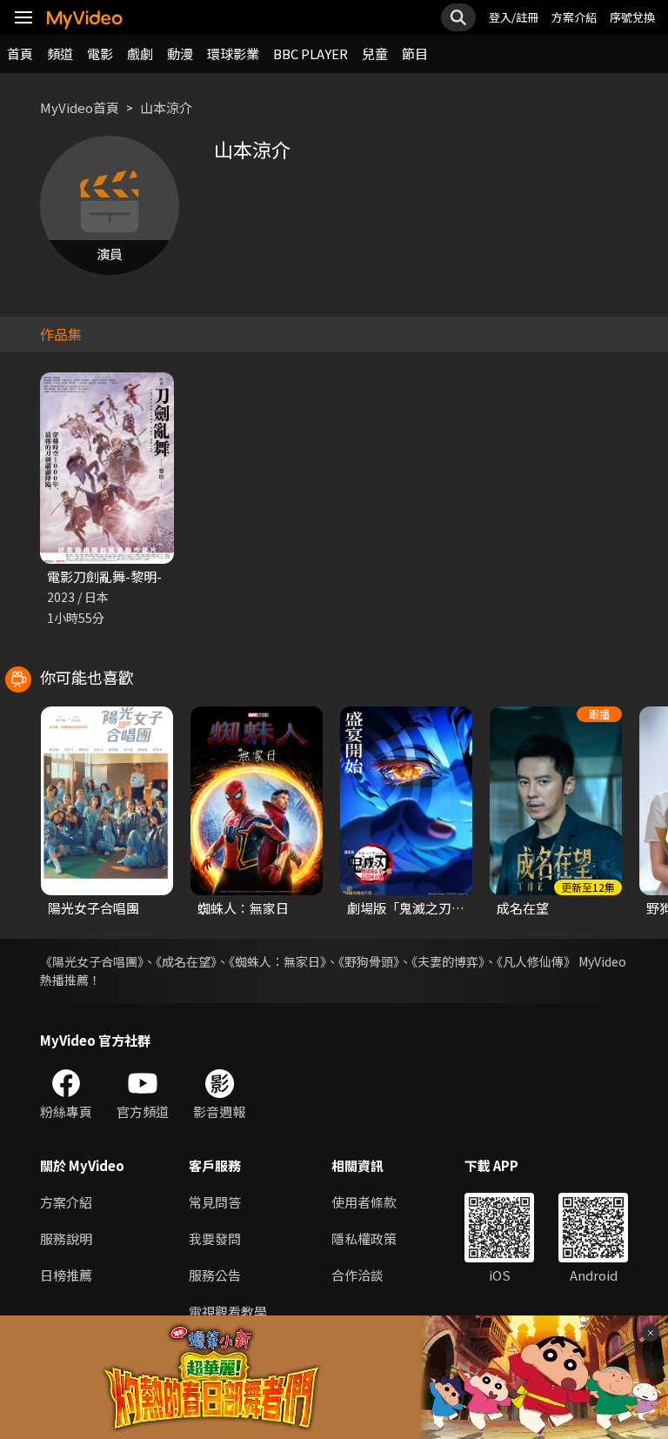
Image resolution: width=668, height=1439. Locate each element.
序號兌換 (632, 17)
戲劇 (140, 53)
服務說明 (66, 1238)
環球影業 (233, 53)
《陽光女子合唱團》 (92, 961)
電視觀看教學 (228, 1311)
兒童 (375, 53)
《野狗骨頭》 (368, 961)
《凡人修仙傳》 (536, 961)
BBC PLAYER (310, 53)
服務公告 (215, 1275)
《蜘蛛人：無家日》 (277, 961)
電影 (100, 53)
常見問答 (215, 1202)
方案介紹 (574, 17)
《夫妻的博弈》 (447, 961)
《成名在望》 (186, 961)
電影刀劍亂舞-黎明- (104, 576)
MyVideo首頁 (79, 107)
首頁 (20, 53)
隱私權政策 (364, 1238)
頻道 (60, 53)
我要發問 (215, 1238)
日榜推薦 (66, 1275)
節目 (415, 53)
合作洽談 (357, 1275)
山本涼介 (166, 107)
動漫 (180, 53)
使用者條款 (364, 1202)
